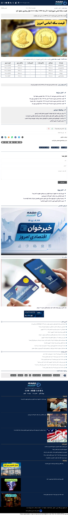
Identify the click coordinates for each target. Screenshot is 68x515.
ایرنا (30, 375)
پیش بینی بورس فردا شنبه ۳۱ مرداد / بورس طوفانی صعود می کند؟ (55, 455)
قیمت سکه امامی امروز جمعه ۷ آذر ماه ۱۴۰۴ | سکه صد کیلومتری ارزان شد (44, 85)
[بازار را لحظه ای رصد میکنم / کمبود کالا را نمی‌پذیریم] (57, 420)
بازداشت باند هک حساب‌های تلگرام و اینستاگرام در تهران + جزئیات (52, 335)
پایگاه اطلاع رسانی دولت (47, 375)
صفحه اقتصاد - (63, 59)
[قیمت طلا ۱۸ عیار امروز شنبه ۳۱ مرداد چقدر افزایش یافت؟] (11, 500)
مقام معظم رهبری (56, 375)
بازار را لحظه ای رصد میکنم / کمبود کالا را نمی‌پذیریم (53, 196)
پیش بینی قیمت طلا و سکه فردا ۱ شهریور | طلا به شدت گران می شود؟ (51, 362)
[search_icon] (13, 3)
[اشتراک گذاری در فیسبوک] (15, 137)
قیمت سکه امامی (55, 59)
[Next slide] (3, 229)
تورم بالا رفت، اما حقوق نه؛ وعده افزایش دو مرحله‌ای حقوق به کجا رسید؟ (48, 193)
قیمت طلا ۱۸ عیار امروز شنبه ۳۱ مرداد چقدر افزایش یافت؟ (54, 367)
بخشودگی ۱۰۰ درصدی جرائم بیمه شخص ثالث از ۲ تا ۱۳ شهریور (53, 329)
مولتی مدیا (64, 257)
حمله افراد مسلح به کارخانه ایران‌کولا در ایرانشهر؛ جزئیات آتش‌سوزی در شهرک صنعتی (48, 348)
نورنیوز (26, 375)
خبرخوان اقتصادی (62, 206)
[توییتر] (4, 2)
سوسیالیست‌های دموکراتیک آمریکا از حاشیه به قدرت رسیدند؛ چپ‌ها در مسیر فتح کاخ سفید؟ (47, 340)
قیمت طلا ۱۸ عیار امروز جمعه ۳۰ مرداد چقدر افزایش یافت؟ (53, 357)
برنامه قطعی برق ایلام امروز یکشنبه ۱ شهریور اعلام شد (54, 463)
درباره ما (29, 393)
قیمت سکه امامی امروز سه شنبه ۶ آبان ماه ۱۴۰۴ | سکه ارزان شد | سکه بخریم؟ (47, 101)
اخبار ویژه (65, 396)
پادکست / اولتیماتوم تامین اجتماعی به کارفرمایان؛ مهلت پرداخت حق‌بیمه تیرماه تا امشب (44, 118)
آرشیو (25, 393)
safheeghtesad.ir (34, 388)
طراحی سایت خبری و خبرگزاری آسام (32, 511)
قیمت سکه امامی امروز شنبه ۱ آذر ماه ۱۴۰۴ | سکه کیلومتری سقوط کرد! (49, 96)
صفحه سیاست (13, 375)
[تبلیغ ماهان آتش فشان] (34, 317)
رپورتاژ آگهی (41, 393)
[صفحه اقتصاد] (61, 3)
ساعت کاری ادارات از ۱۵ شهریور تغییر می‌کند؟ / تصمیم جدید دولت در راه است (49, 346)
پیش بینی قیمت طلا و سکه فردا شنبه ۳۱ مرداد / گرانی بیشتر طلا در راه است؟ (50, 365)
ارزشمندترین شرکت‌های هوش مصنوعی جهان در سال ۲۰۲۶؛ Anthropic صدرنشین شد (48, 324)
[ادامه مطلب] (1, 321)
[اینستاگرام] (8, 3)
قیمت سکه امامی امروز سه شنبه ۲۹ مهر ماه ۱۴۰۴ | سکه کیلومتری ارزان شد (48, 103)
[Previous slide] (64, 229)
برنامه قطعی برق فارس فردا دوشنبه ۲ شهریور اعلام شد (54, 343)
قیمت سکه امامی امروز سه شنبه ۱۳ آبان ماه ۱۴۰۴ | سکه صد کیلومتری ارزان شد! (46, 99)
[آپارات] (40, 390)
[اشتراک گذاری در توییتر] (22, 137)
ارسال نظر (62, 182)
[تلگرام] (6, 2)
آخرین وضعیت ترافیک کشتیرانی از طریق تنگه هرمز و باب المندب (56, 446)
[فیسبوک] (17, 142)
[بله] (5, 137)
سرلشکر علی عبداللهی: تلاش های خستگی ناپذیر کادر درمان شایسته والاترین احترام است (45, 116)
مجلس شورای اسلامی (36, 375)
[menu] (19, 3)
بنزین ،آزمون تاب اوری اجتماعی (57, 121)
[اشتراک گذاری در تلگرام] (19, 137)
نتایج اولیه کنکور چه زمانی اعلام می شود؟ (59, 449)
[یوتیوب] (2, 3)
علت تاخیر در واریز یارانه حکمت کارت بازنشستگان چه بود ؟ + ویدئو (51, 308)
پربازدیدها (65, 460)
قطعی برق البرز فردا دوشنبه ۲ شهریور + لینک (56, 332)
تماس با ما (35, 393)
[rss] (10, 2)
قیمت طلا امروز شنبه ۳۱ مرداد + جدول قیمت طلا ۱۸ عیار (54, 354)
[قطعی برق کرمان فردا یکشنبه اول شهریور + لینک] (11, 484)
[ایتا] (9, 137)
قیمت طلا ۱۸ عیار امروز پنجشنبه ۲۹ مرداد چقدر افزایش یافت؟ (53, 359)
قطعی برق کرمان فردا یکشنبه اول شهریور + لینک (55, 479)
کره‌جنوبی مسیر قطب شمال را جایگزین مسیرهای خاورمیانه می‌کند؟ (52, 327)
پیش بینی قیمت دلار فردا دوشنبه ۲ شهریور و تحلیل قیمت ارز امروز (49, 113)
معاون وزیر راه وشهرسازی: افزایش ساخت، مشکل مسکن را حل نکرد (55, 452)
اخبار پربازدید (64, 352)
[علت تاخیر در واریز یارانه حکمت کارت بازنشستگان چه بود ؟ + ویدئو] (34, 282)
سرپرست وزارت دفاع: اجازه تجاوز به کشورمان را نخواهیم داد (56, 458)
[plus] (52, 129)
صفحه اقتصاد (49, 508)
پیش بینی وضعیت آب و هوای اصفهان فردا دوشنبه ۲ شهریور (53, 337)
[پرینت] (2, 137)
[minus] (48, 129)
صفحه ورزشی (20, 375)
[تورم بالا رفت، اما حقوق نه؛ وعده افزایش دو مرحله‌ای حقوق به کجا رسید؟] (57, 404)
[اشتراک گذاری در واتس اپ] (12, 137)
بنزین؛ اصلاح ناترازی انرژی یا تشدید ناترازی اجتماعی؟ (52, 201)
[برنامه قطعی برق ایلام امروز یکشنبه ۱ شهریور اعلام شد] (11, 469)
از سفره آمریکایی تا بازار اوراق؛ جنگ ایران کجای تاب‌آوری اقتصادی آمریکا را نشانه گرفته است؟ (43, 198)
